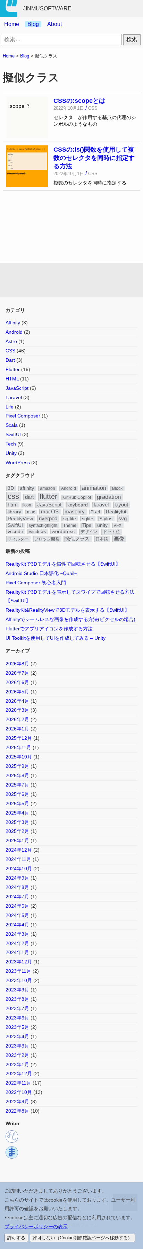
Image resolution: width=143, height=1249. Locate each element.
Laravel (14, 397)
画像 (119, 538)
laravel (101, 504)
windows (37, 531)
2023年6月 (17, 1018)
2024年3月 (17, 934)
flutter (48, 496)
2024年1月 (17, 952)
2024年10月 (19, 868)
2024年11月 (18, 859)
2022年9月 (17, 1101)
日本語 (101, 539)
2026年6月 (17, 682)
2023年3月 (17, 1046)
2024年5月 (17, 915)
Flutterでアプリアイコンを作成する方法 (49, 628)
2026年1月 (17, 728)
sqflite (69, 518)
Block (117, 488)
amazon (47, 488)
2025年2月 (17, 831)
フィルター (18, 539)
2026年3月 (17, 710)
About (54, 24)
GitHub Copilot (77, 497)
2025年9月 (17, 766)
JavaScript (17, 388)
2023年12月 (19, 961)
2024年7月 (17, 896)
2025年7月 (17, 785)
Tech (11, 444)
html (12, 504)
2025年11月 (18, 747)
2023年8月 (17, 999)
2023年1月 (17, 1064)
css (13, 496)
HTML (12, 378)
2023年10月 (19, 980)
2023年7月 (17, 1008)
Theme (69, 525)
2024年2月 (17, 943)
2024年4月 (17, 924)
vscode (15, 531)
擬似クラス (77, 538)
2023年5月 (17, 1027)
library (14, 511)
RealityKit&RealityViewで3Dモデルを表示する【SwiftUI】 (67, 610)
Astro (11, 341)
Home (11, 24)
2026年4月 (17, 701)
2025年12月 (19, 738)
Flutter (13, 369)
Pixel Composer (23, 416)
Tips (86, 525)
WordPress (18, 462)
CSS (10, 350)
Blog (33, 24)
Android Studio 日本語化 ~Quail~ (41, 573)
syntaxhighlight (43, 525)
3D (11, 488)
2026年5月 (17, 691)
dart (29, 497)
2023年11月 (18, 971)
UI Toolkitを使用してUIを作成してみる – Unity (56, 638)
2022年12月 (19, 1073)
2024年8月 (17, 887)
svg (122, 518)
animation (94, 488)
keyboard (77, 504)
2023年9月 (17, 989)
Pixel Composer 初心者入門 (36, 582)
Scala (12, 425)
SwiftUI (13, 434)
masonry (75, 511)
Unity (11, 453)
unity (102, 525)
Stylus (105, 518)
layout (121, 504)
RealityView (20, 518)
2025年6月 (17, 794)
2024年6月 (17, 906)
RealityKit (116, 511)
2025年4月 (17, 813)
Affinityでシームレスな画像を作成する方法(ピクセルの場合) (70, 619)
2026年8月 (17, 663)
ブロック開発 (46, 539)
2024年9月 (17, 878)
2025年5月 (17, 803)
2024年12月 (19, 850)
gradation (109, 497)
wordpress (63, 531)
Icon (27, 505)
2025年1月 (17, 840)
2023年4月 (17, 1036)
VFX (117, 525)
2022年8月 (17, 1111)
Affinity (13, 322)
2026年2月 (17, 719)
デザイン (89, 531)
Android (14, 332)
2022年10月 (19, 1092)
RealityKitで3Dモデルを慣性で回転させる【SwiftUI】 (63, 564)
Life (10, 407)
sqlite (87, 518)
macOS (50, 511)
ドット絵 (111, 531)
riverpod (48, 518)
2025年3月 (17, 822)
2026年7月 (17, 673)
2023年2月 (17, 1055)
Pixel (95, 512)
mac (31, 512)
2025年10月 (19, 757)
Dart (10, 360)
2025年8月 (17, 775)
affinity (27, 488)
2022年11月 (18, 1083)
